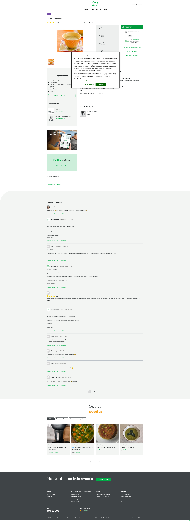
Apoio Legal (139, 517)
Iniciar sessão (75, 494)
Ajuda (133, 517)
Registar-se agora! (76, 496)
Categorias (49, 496)
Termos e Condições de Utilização (75, 517)
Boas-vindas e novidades (103, 494)
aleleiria (53, 207)
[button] (132, 3)
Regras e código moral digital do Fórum (121, 517)
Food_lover (102, 450)
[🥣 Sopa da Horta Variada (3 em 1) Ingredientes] (82, 433)
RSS (122, 501)
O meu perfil (81, 491)
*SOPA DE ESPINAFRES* (128, 447)
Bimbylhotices (75, 501)
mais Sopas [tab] (51, 419)
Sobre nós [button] (98, 9)
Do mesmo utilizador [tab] (61, 419)
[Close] (117, 54)
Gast (52, 246)
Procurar (123, 491)
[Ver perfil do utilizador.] (127, 41)
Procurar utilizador (126, 499)
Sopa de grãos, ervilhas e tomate (106, 447)
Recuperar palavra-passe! (78, 499)
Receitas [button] (85, 9)
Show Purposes (89, 84)
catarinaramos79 (54, 452)
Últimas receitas (51, 499)
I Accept (100, 84)
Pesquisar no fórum (126, 496)
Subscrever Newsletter (103, 479)
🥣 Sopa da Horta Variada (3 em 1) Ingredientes (82, 448)
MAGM (125, 450)
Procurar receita (51, 494)
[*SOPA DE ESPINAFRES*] (131, 433)
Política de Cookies (105, 517)
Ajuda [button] (105, 9)
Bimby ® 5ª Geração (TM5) (103, 499)
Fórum (98, 491)
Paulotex (51, 223)
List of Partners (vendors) (80, 80)
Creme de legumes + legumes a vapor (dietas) (57, 448)
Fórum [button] (92, 9)
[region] (95, 70)
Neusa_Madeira (55, 377)
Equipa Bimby (135, 39)
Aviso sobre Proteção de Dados (92, 517)
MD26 (50, 313)
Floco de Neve (53, 269)
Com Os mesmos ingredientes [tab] (78, 419)
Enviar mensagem (61, 517)
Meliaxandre (77, 452)
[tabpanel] (95, 444)
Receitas (49, 491)
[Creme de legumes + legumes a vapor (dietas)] (58, 433)
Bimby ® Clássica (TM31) (102, 496)
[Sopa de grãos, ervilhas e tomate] (107, 433)
